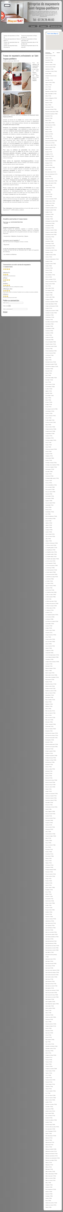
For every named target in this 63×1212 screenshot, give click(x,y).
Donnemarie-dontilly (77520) (51, 377)
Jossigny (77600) (48, 529)
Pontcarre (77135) (49, 871)
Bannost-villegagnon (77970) (51, 98)
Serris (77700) (48, 1035)
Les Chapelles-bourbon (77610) (51, 614)
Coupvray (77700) (49, 319)
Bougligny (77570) (49, 154)
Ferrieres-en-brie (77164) (50, 422)
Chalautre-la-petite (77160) (50, 209)
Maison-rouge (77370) (49, 672)
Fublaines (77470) (49, 455)
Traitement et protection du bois (11, 227)
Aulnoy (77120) (48, 84)
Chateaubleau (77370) (49, 247)
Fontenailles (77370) (49, 438)
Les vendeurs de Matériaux (10, 254)
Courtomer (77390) (49, 332)
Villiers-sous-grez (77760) (50, 1175)
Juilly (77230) (48, 538)
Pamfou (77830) (48, 840)
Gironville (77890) (48, 471)
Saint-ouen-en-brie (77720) (50, 983)
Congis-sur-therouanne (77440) (51, 306)
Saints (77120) (48, 1010)
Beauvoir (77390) (48, 118)
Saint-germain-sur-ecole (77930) (51, 947)
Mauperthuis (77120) (49, 695)
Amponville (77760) (49, 60)
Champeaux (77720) (49, 227)
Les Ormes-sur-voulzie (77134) (51, 621)
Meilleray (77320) (48, 706)
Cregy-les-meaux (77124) (50, 344)
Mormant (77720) (48, 771)
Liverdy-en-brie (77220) (50, 639)
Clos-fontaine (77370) (49, 290)
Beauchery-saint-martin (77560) (51, 111)
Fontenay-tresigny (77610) (50, 440)
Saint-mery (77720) (49, 979)
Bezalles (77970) (48, 127)
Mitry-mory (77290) (49, 719)
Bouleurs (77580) (48, 158)
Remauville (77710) (49, 898)
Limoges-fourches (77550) (50, 634)
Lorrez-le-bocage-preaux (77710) (52, 654)
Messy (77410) (48, 715)
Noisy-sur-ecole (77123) (50, 813)
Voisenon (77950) (48, 1193)
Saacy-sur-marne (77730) (50, 918)
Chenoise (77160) (49, 268)
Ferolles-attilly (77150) (49, 420)
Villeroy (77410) (48, 1167)
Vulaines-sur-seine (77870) (50, 1205)
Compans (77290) (49, 299)
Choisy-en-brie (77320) (50, 283)
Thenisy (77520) (48, 1061)
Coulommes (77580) (49, 315)
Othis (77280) (48, 831)
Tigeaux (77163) (48, 1073)
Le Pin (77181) (48, 599)
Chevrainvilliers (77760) (50, 274)
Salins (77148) (48, 1012)
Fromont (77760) (48, 453)
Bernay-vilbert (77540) (49, 122)
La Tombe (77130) (49, 581)
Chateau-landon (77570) (50, 245)
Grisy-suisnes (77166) (49, 489)
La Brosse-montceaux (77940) (51, 543)
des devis (10, 162)
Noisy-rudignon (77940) (50, 811)
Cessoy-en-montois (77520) (51, 198)
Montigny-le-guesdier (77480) (51, 755)
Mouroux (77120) (48, 777)
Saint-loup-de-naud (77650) (50, 963)
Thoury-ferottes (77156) (50, 1070)
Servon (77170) (48, 1037)
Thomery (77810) (48, 1066)
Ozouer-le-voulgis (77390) (50, 836)
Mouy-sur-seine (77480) (50, 786)
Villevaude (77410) (49, 1169)
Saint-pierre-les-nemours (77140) (52, 990)
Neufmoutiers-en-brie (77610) (51, 807)
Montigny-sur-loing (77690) (50, 760)
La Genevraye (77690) (50, 567)
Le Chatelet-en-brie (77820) (50, 592)
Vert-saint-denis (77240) (50, 1129)
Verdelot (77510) (48, 1122)
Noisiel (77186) (48, 809)
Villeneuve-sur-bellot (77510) (51, 1160)
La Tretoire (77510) (49, 583)
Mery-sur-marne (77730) (50, 713)
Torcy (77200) (48, 1075)
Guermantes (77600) (49, 498)
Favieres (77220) (48, 413)
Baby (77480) (48, 89)
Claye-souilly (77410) (49, 288)
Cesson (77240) (48, 196)
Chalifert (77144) (48, 212)
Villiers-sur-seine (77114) (50, 1180)
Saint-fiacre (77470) (49, 938)
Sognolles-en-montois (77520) (51, 1046)
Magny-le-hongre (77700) (50, 668)
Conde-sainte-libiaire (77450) (51, 303)
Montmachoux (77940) (49, 762)
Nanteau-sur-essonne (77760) (51, 793)
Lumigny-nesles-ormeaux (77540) (52, 661)
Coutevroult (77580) (49, 339)
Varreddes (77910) (49, 1106)
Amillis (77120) (48, 57)
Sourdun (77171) (48, 1057)
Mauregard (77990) (49, 697)
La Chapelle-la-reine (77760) (51, 552)
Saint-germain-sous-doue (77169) (52, 945)
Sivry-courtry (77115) (49, 1044)
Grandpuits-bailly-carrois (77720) (52, 478)
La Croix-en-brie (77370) (50, 561)
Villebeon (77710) (48, 1137)
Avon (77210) (48, 86)
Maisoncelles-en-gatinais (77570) (52, 677)
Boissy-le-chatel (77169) (50, 147)
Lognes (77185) (48, 648)
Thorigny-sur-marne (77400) (51, 1068)
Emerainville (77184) (49, 395)
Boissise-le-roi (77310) (49, 142)
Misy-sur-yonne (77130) (50, 717)
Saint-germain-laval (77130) (50, 941)
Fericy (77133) (48, 417)
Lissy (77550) (48, 637)
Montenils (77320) (49, 742)
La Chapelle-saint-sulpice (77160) (52, 558)
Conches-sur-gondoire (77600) (51, 301)
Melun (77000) (48, 708)
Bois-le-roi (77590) (49, 133)
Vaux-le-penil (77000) (49, 1113)
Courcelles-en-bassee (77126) (51, 321)
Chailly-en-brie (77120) (50, 203)
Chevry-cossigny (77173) (50, 279)
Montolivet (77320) (49, 764)
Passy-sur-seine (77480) (50, 845)
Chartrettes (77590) (49, 241)
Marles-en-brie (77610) (50, 686)
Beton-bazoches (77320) (50, 124)
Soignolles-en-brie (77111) (50, 1048)
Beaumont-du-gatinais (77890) (51, 113)
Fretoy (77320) (48, 451)
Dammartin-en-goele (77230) (51, 364)
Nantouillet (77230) (49, 802)
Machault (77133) (48, 666)
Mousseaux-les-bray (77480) (51, 780)
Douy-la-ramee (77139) (50, 384)
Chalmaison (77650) (49, 214)
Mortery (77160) (48, 775)
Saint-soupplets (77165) (50, 1001)
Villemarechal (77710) (49, 1142)
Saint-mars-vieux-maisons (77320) (52, 970)
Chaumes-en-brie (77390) (50, 263)
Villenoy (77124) (48, 1162)
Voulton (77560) (48, 1198)
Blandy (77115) (48, 129)
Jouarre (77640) (48, 531)
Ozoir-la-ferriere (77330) (50, 833)
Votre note (5, 306)
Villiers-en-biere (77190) (50, 1171)
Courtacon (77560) (49, 330)
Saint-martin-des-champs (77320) (52, 972)
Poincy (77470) (48, 860)
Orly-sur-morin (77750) (50, 827)
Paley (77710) (48, 838)
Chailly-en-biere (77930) (50, 201)
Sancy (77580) (48, 1021)
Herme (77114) (48, 509)
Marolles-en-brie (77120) (50, 688)
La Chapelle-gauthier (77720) (51, 547)
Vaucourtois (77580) (49, 1108)
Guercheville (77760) (49, 496)
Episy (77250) (48, 397)
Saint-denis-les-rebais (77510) (51, 934)
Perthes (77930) (48, 851)
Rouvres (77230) (48, 907)
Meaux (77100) (48, 701)
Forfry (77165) (48, 442)
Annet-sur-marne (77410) (50, 64)
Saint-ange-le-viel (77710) (50, 923)
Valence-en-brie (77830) (50, 1099)
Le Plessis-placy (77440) (50, 607)
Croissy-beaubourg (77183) (51, 350)
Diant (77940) (48, 375)
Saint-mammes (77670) (50, 965)
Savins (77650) (48, 1028)
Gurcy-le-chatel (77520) (50, 502)
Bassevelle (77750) (49, 107)
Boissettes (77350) (49, 138)
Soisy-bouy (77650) (49, 1050)
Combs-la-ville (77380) (49, 297)
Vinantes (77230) (48, 1187)
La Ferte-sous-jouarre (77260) (51, 565)
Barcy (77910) (48, 104)
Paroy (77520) (48, 842)
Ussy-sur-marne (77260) (50, 1095)
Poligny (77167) (48, 862)
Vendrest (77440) (48, 1117)
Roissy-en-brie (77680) (50, 903)
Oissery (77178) (48, 824)
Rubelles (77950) (48, 912)
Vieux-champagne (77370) (50, 1131)
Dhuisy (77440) (48, 373)
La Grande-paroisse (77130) (51, 569)
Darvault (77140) (48, 370)
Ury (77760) (47, 1093)
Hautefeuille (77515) (49, 505)
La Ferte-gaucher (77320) (50, 563)
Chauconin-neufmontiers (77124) (52, 259)
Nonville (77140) (48, 815)
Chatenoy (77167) (49, 252)
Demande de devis (55, 26)
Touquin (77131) (48, 1077)
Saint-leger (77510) (49, 961)
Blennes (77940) (48, 131)
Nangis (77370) (48, 791)
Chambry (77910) (48, 216)
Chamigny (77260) (49, 218)
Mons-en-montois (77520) (50, 728)
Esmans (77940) (48, 402)
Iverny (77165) (48, 520)
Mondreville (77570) (49, 726)
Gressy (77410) (48, 482)
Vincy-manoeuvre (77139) (50, 1189)
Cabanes (26, 236)
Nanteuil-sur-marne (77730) (51, 800)
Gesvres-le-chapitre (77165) (51, 467)
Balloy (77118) (48, 95)
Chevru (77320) (48, 277)
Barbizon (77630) (48, 102)
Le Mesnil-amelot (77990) (50, 596)
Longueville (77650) (49, 652)
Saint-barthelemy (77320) (50, 927)
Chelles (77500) (48, 265)
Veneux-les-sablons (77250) (51, 1120)
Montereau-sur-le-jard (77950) (51, 746)
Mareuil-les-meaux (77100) (50, 684)
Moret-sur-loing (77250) (50, 768)
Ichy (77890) (48, 514)
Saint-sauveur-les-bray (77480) (51, 994)
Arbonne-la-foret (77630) (50, 66)
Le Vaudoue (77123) (49, 610)
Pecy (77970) (48, 847)
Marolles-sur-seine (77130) (50, 690)
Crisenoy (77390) (48, 348)
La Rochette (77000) (49, 578)
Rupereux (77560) (49, 916)
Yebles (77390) (48, 1207)
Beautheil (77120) (48, 116)
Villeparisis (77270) (49, 1164)
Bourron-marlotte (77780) (50, 160)
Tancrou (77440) (48, 1059)
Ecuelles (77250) (48, 388)
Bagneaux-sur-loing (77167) (51, 91)
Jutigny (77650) (48, 540)
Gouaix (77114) (48, 473)
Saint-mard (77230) (49, 968)
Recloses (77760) (49, 896)
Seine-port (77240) (49, 1030)
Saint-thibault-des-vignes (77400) (52, 1003)
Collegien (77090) (48, 294)
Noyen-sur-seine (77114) (50, 818)
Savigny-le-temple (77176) (50, 1026)
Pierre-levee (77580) (49, 856)
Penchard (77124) (49, 849)
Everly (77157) (48, 406)
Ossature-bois (7, 236)
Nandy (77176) (48, 789)
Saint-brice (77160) (49, 929)
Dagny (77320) (48, 359)
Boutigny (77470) (48, 162)
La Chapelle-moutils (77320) (51, 554)
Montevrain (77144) (49, 748)
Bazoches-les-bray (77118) (50, 109)
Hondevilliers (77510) (49, 511)
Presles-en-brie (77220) (50, 876)
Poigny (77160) (48, 858)
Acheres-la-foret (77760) (50, 55)
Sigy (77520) (48, 1041)
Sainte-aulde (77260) (49, 1006)
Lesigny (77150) (48, 628)
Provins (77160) (48, 880)
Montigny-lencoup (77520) (50, 757)
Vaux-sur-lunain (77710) (50, 1115)
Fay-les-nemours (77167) (50, 415)
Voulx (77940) (48, 1200)
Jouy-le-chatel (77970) (49, 534)
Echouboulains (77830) (50, 386)
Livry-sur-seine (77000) (50, 641)
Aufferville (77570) (49, 80)
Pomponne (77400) (49, 867)
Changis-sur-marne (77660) (51, 232)
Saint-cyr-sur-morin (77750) (51, 932)
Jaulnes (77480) (48, 527)
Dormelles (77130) (49, 379)
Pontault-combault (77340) (50, 869)
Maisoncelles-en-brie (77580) (51, 675)
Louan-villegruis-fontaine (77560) (51, 657)
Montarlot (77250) (48, 730)
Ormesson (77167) (49, 829)
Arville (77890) (48, 73)
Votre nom (5, 302)
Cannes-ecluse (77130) (50, 187)
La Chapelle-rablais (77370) (50, 556)
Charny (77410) (48, 239)
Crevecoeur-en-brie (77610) (51, 346)
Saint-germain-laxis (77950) (50, 943)
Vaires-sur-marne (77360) (50, 1097)
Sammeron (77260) (49, 1014)
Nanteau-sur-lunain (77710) (50, 795)
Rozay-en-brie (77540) (50, 909)
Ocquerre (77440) (49, 822)
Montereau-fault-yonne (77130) (51, 744)
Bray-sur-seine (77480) (50, 167)
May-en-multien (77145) (50, 699)
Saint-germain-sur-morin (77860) (51, 950)
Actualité (6, 223)
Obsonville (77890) (49, 820)
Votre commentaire (7, 309)
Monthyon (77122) (49, 753)
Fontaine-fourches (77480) (50, 429)
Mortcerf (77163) (48, 773)
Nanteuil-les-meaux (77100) (51, 798)
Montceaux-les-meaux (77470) (51, 733)
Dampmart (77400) (49, 368)
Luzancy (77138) (48, 663)
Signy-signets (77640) (49, 1039)
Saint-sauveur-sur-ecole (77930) (51, 997)
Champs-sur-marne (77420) (51, 230)
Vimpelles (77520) (49, 1184)
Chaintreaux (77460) (49, 205)
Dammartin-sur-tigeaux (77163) (51, 366)
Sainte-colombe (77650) (50, 1008)
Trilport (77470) (48, 1088)
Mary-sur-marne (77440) (50, 692)
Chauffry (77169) (48, 261)
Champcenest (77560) (49, 223)
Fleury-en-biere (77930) (50, 426)
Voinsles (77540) (48, 1191)
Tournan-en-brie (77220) (50, 1079)
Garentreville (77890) (49, 458)
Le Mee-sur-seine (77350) (50, 594)
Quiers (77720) (48, 885)
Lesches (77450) (48, 625)
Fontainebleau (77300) (49, 433)
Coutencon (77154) (49, 337)
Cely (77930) (48, 192)
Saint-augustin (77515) (49, 925)
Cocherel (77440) (48, 292)
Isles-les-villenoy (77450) (50, 518)
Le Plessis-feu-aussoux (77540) (51, 603)
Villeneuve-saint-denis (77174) (51, 1155)
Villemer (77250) (48, 1146)
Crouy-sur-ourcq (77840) (50, 353)
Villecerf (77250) (48, 1140)
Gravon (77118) (48, 480)
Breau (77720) (48, 169)
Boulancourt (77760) (49, 156)
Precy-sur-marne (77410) (50, 874)
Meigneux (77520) (49, 704)
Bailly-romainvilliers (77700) (50, 93)
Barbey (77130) (48, 100)
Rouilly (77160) (48, 905)
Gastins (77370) (48, 460)
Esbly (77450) (48, 400)
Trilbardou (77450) (49, 1086)
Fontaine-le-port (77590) (50, 431)
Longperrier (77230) (49, 650)
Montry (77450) (48, 766)
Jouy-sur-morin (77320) (50, 536)
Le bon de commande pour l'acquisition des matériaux (17, 248)
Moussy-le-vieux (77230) (50, 784)
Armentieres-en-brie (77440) (51, 71)
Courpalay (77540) (49, 326)
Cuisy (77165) (48, 357)
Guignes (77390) (48, 500)
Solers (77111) (48, 1052)
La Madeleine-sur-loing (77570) (51, 576)
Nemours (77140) (48, 804)
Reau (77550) (48, 891)
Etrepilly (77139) (48, 404)
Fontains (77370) (48, 435)
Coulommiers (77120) (49, 317)
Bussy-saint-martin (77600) (50, 183)
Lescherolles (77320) (49, 623)
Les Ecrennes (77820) (49, 616)
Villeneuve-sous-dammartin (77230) (52, 1158)
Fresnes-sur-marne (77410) (51, 449)
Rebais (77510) (48, 894)
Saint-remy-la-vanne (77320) (51, 992)
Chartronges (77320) (49, 243)
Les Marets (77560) (49, 619)
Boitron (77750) (48, 149)
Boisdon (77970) (48, 136)
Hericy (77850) (48, 507)
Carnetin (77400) (48, 189)
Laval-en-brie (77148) (49, 590)
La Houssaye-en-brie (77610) (51, 574)
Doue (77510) (48, 382)
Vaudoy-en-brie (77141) (50, 1111)
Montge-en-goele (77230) (50, 751)
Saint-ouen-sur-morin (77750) (51, 985)
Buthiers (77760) (48, 185)
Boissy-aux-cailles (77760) (50, 145)
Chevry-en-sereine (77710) (50, 281)
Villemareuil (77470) (49, 1144)
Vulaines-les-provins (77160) (51, 1202)
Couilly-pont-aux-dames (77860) (51, 310)
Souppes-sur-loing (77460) (50, 1055)
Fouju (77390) (48, 446)
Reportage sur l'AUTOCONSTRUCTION (13, 222)
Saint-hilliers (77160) (49, 952)
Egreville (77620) (48, 393)
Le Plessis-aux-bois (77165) (51, 601)
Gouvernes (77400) (49, 476)
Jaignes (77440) (48, 525)
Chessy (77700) (48, 272)
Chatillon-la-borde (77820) (50, 254)
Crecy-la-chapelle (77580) (50, 341)
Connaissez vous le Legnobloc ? (11, 240)
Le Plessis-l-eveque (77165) (51, 605)
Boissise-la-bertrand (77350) (51, 140)
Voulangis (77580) (49, 1196)
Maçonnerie (6, 244)
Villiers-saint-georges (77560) (51, 1173)
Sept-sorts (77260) (49, 1032)
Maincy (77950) (48, 670)
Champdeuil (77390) (49, 225)
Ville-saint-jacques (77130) (50, 1135)
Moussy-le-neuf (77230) (50, 782)
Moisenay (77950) (49, 722)
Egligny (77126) (48, 391)
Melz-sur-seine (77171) (50, 710)
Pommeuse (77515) (49, 865)
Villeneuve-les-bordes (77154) (51, 1153)
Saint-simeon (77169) (49, 999)
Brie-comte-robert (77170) (50, 171)
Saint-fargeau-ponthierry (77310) (51, 936)
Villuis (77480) (48, 1182)
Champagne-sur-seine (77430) (51, 221)
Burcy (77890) (48, 176)
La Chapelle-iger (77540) (50, 549)
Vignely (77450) (48, 1133)
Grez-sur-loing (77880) (50, 487)
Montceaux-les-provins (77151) (51, 735)
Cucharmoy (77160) (49, 355)
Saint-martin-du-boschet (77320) (51, 974)
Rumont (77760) (48, 914)
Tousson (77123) (48, 1082)
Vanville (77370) (48, 1102)
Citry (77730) (48, 285)
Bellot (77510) (48, 120)
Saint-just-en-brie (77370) (50, 959)
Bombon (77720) (48, 151)
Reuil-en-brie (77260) (49, 900)
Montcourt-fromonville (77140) (51, 737)
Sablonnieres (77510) (49, 921)
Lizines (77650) (48, 643)
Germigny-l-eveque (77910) (51, 462)
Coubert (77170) (48, 308)
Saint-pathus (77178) (49, 988)
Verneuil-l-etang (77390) (50, 1124)
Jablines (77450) (48, 523)
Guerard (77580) (48, 493)
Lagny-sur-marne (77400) (50, 585)
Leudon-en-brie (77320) (50, 630)
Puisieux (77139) (48, 883)
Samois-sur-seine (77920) (50, 1017)
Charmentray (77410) (49, 236)
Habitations (13, 236)
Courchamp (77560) (49, 323)
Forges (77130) (48, 444)
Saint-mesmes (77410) (50, 981)
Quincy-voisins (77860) (50, 887)
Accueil (33, 26)
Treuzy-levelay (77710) (50, 1084)
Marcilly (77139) (48, 681)
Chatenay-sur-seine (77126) (51, 250)
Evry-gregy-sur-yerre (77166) (51, 408)
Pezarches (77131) (49, 853)
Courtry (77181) (48, 335)
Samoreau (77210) (49, 1019)
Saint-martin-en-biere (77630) (51, 976)
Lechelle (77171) (48, 612)
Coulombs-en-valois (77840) (51, 312)
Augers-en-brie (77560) (50, 82)
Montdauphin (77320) (49, 739)
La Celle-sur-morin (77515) (50, 545)
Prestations (43, 26)
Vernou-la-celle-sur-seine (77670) (52, 1126)
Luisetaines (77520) (49, 659)
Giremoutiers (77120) (49, 469)
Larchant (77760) (48, 587)
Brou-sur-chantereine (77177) (51, 174)
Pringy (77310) (48, 878)
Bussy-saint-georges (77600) (51, 180)
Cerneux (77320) (48, 194)
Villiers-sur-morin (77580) (50, 1178)
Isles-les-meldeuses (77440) (51, 516)
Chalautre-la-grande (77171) (51, 207)
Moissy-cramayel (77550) (50, 724)
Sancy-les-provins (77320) (50, 1023)
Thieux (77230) (48, 1064)
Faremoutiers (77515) (49, 411)
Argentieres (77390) (49, 69)
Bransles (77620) (48, 165)
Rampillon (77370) (49, 889)
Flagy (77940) (48, 424)
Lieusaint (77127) (48, 632)
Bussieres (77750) (49, 178)
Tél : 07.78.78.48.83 (43, 19)
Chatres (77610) (48, 256)
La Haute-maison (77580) (50, 572)
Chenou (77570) (48, 270)
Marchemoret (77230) (49, 679)
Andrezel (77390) (48, 62)
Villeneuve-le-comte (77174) (51, 1151)
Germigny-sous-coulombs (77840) (52, 464)
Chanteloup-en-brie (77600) (50, 234)
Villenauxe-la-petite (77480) (50, 1149)
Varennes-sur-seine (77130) (51, 1104)
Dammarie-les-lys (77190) (50, 362)
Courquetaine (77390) (49, 328)
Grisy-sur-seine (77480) (50, 491)
